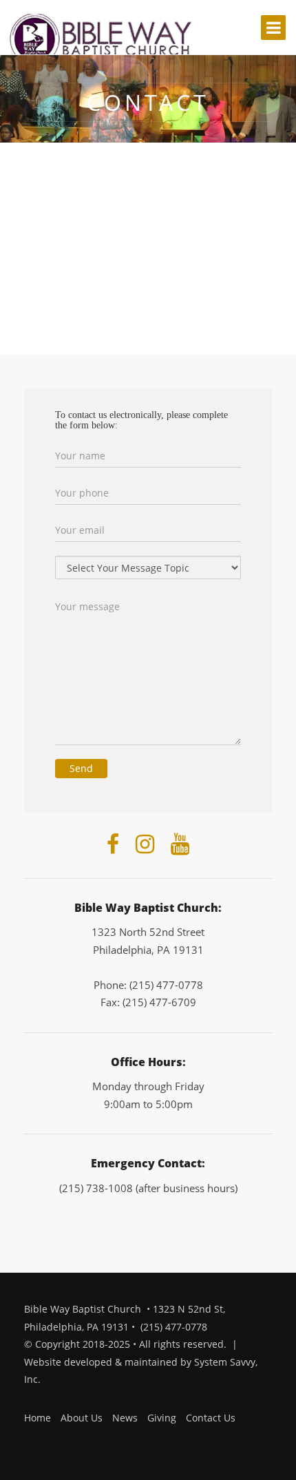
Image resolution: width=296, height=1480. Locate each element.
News (125, 1417)
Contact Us (210, 1417)
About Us (82, 1417)
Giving (161, 1417)
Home (37, 1417)
